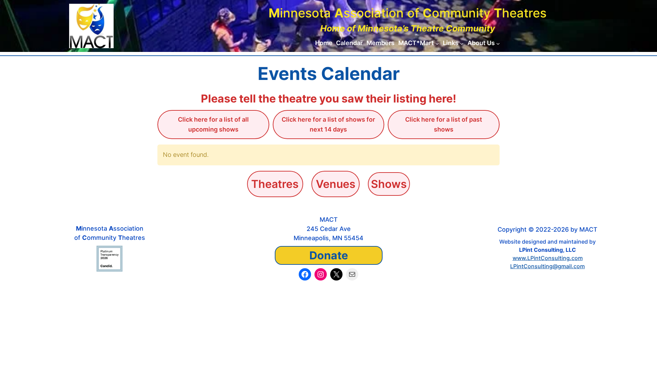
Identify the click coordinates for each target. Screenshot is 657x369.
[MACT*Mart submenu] (437, 43)
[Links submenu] (462, 43)
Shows (389, 184)
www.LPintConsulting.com (548, 258)
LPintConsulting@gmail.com (547, 266)
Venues (336, 184)
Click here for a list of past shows (443, 124)
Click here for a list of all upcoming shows (213, 124)
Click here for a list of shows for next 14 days (328, 124)
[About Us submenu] (498, 43)
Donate (328, 255)
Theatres (275, 184)
